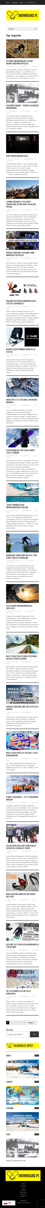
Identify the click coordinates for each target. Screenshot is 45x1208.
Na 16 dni (22, 1161)
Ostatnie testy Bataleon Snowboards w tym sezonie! (22, 945)
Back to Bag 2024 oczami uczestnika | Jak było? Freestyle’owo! (21, 657)
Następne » (31, 1023)
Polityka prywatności (23, 1203)
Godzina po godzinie (12, 1161)
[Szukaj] (34, 1034)
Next (38, 1056)
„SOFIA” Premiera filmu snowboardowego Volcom (17, 506)
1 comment (25, 306)
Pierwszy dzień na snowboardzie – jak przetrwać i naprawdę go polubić (22, 1125)
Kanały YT (23, 1196)
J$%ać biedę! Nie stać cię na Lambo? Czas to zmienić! (20, 451)
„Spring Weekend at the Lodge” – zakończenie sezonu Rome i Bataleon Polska (21, 204)
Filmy (21, 2)
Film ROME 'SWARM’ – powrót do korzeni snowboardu (22, 106)
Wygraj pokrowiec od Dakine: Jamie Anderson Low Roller (20, 254)
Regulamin (24, 1200)
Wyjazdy (23, 1194)
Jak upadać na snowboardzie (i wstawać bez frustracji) (22, 1073)
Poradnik (15, 2)
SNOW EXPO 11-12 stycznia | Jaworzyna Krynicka (21, 401)
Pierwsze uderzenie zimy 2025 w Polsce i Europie (22, 708)
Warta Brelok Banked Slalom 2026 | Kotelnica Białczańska (22, 1100)
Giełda (23, 1190)
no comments (23, 66)
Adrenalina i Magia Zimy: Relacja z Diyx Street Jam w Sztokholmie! (21, 556)
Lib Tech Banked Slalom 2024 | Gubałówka (18, 992)
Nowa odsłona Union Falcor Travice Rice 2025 (21, 895)
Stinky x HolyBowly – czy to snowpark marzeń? (22, 798)
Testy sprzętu (30, 2)
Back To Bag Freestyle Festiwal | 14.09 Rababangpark (21, 754)
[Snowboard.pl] (22, 19)
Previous (36, 1056)
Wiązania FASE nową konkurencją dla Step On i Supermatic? (21, 302)
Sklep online (23, 1192)
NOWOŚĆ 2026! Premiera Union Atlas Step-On (20, 350)
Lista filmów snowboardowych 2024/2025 (19, 607)
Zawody (22, 1095)
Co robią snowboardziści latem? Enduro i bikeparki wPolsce (19, 62)
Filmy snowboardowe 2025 (17, 155)
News (7, 2)
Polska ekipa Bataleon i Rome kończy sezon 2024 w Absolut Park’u (21, 847)
